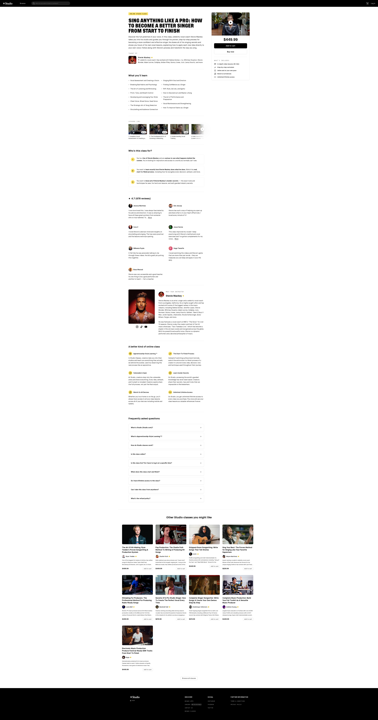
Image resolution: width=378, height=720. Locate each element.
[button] (143, 80)
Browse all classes (189, 678)
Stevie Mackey (144, 57)
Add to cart (230, 46)
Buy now (230, 52)
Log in (373, 3)
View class (137, 540)
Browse (22, 3)
